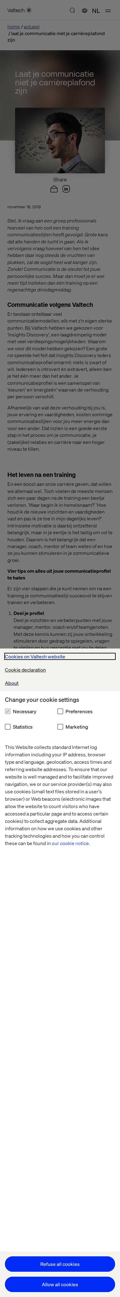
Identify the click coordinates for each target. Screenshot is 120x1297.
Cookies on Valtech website (35, 656)
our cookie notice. (71, 843)
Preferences (79, 711)
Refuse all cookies (60, 1264)
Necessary (24, 711)
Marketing (77, 726)
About (11, 683)
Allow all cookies (60, 1284)
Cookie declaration (25, 670)
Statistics (23, 726)
